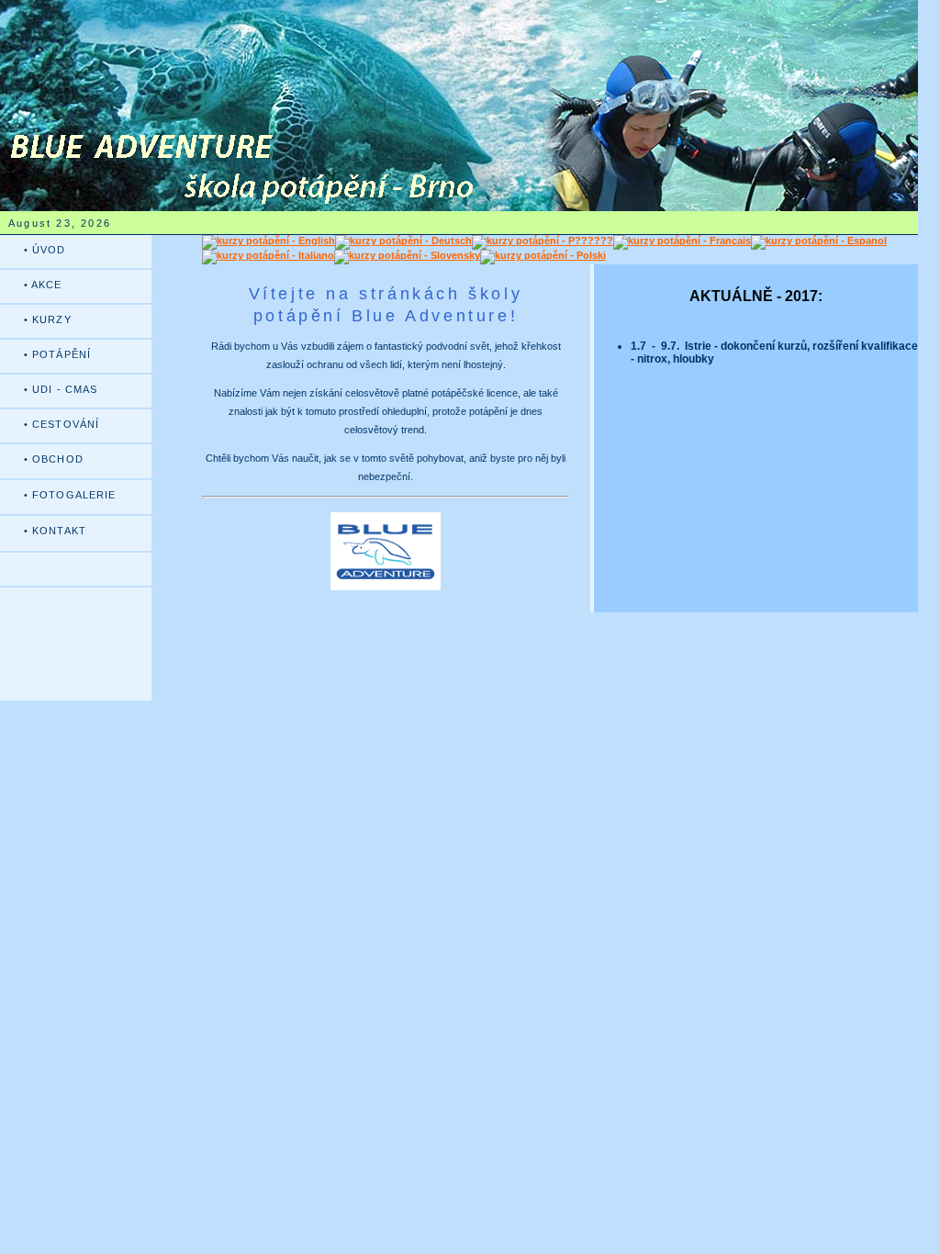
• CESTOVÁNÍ (61, 424)
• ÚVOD (45, 249)
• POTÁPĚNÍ (57, 354)
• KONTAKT (55, 530)
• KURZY (48, 319)
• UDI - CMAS (60, 389)
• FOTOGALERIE (70, 494)
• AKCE (43, 284)
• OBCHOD (54, 459)
